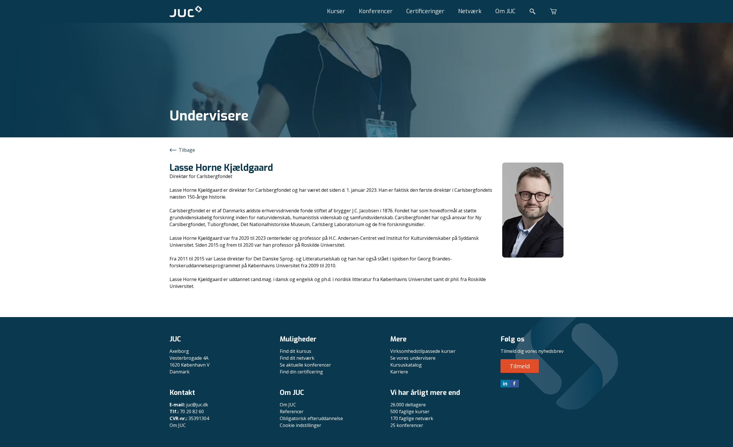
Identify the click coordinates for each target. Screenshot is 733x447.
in (505, 383)
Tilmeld (520, 366)
